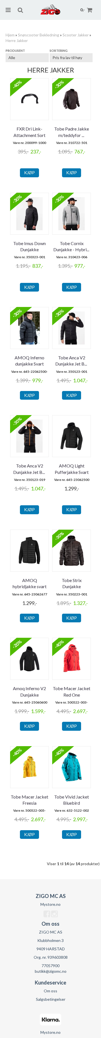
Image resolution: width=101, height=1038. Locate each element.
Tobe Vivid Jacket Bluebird (71, 800)
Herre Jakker (17, 40)
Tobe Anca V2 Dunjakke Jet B (71, 360)
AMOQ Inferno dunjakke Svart (29, 360)
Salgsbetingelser (50, 999)
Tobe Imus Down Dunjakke (29, 246)
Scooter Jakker (76, 34)
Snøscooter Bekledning (38, 34)
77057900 (50, 965)
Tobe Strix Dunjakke (72, 583)
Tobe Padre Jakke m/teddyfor (71, 132)
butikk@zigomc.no (50, 971)
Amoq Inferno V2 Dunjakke (29, 691)
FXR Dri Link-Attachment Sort (29, 132)
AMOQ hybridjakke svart (30, 583)
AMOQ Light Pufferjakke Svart (72, 468)
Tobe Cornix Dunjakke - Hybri (71, 246)
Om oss (50, 990)
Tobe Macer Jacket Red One (71, 691)
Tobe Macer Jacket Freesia (29, 800)
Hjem (10, 34)
